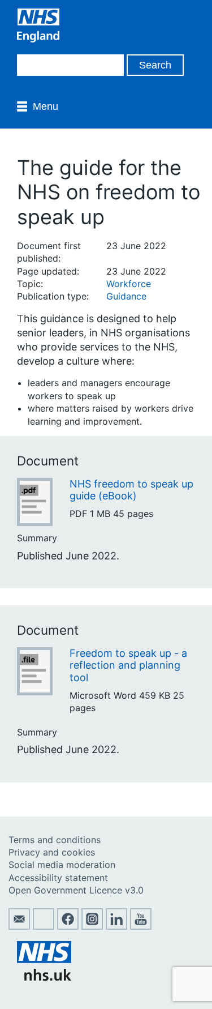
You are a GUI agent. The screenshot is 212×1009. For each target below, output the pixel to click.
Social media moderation (61, 864)
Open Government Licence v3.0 (76, 890)
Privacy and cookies (51, 852)
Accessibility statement (58, 877)
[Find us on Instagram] (92, 926)
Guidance (126, 296)
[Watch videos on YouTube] (141, 926)
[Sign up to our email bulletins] (19, 926)
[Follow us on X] (43, 926)
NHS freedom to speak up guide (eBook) (131, 490)
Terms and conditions (54, 839)
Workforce (128, 283)
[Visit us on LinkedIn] (116, 926)
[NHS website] (44, 977)
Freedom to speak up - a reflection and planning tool (128, 665)
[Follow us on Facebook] (68, 926)
